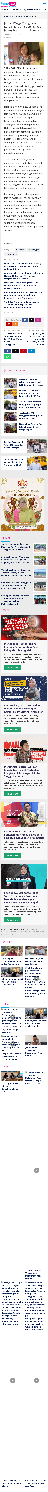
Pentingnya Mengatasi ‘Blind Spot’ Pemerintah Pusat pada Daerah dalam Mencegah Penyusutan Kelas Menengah (21, 897)
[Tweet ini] (15, 351)
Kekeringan (33, 249)
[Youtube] (9, 324)
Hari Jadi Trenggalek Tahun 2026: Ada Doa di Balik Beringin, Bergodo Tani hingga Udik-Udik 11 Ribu (31, 385)
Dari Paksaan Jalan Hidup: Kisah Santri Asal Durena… (34, 961)
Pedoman (15, 931)
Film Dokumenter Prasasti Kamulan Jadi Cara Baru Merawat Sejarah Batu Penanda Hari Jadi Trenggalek (23, 295)
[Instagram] (38, 320)
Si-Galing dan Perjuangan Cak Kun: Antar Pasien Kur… (11, 961)
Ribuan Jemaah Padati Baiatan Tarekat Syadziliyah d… (12, 982)
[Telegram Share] (31, 351)
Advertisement (7, 934)
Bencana (20, 249)
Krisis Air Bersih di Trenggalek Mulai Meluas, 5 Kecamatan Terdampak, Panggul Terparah (21, 285)
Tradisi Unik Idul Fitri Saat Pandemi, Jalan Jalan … (11, 1483)
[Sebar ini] (7, 351)
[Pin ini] (23, 351)
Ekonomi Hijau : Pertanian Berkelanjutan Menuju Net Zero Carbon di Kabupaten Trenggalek (24, 834)
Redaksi (4, 931)
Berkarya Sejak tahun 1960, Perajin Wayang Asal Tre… (35, 1483)
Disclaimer (33, 929)
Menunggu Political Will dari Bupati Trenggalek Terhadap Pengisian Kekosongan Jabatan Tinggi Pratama (22, 771)
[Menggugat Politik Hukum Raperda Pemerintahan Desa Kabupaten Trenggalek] (24, 627)
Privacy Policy (38, 931)
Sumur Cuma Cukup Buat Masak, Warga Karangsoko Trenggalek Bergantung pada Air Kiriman (23, 266)
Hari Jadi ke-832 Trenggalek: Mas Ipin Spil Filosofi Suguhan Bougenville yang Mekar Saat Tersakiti (31, 418)
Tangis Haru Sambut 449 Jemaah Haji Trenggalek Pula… (11, 1056)
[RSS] (15, 324)
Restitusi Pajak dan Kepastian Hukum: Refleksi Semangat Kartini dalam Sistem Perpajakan (23, 708)
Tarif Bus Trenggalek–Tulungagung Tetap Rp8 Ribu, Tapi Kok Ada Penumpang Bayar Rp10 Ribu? (21, 305)
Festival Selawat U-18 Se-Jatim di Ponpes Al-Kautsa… (11, 1030)
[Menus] (45, 3)
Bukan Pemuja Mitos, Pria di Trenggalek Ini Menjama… (35, 993)
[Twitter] (31, 320)
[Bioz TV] (8, 4)
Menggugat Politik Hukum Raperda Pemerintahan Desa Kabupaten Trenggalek (21, 647)
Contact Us (25, 931)
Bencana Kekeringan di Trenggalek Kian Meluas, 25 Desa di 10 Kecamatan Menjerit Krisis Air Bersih (23, 276)
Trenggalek (11, 254)
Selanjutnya (12, 667)
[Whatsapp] (7, 356)
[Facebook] (25, 320)
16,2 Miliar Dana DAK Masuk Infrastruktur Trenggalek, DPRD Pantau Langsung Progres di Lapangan (31, 396)
